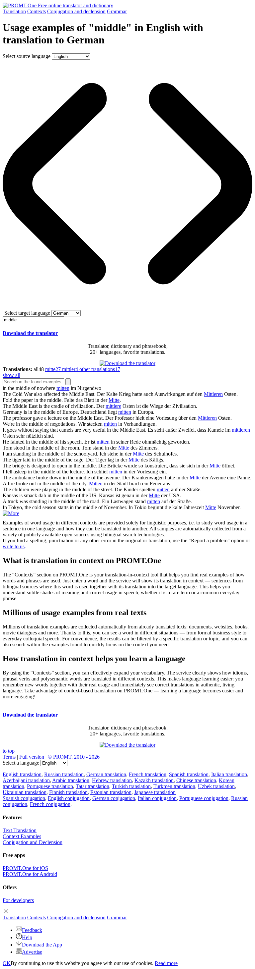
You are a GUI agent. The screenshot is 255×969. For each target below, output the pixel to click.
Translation (14, 11)
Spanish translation (189, 774)
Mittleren (213, 394)
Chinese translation (196, 780)
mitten (62, 388)
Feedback (32, 930)
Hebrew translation (112, 780)
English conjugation (69, 798)
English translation (22, 774)
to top (9, 751)
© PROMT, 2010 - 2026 (74, 757)
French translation (147, 774)
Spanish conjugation (24, 798)
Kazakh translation (154, 780)
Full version (31, 757)
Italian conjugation (157, 798)
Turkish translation (131, 786)
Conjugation (76, 11)
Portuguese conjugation (203, 798)
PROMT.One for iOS (25, 868)
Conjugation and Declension (32, 842)
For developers (18, 900)
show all (11, 375)
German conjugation (113, 798)
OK (7, 963)
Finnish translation (68, 792)
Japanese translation (155, 792)
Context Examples (22, 836)
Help (27, 937)
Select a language (21, 763)
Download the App (42, 944)
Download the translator (30, 333)
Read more (166, 963)
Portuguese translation (50, 786)
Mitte (114, 400)
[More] (11, 513)
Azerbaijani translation (26, 780)
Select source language (26, 56)
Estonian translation (110, 792)
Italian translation (229, 774)
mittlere (113, 406)
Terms (9, 757)
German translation (106, 774)
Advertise (32, 952)
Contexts (36, 11)
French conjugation (50, 804)
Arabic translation (70, 780)
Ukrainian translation (24, 792)
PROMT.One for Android (30, 874)
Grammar (117, 11)
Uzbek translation (216, 786)
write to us (14, 546)
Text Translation (20, 830)
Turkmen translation (174, 786)
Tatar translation (92, 786)
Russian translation (64, 774)
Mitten (96, 483)
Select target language (27, 313)
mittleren (241, 430)
